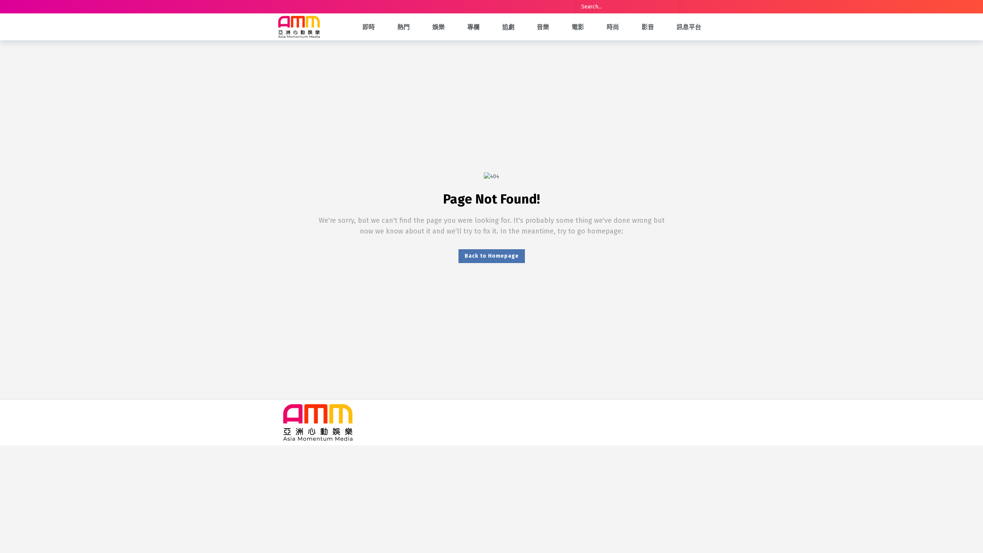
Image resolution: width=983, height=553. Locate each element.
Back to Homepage (492, 256)
